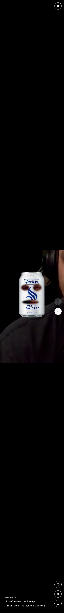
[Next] (58, 311)
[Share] (58, 594)
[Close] (58, 6)
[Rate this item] (58, 584)
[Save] (58, 603)
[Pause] (32, 306)
